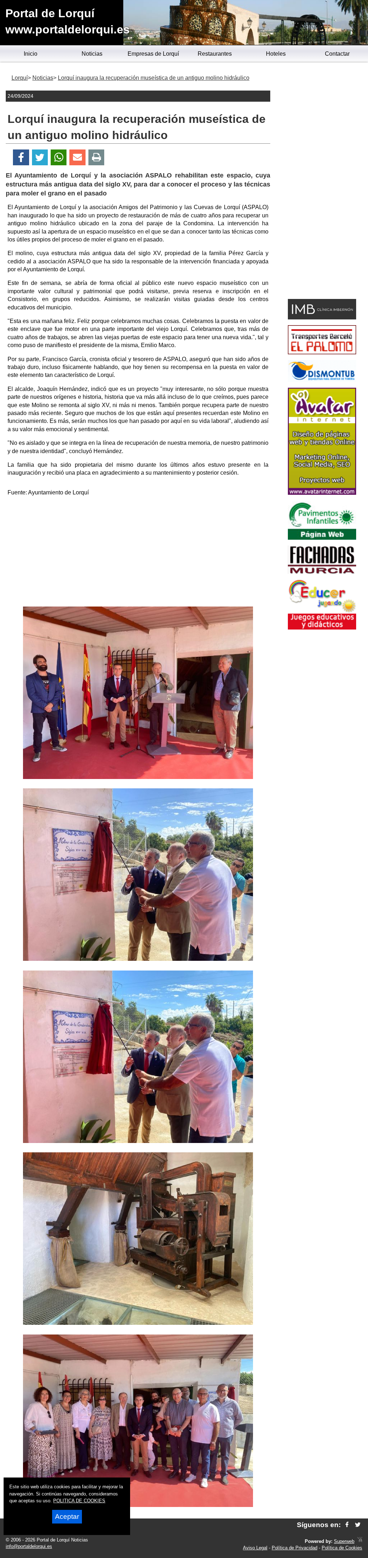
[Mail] (77, 157)
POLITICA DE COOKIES (79, 1500)
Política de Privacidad (294, 1547)
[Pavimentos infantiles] (322, 538)
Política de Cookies (342, 1547)
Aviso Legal (255, 1547)
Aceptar (67, 1516)
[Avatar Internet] (322, 493)
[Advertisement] (138, 552)
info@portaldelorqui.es (29, 1546)
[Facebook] (21, 157)
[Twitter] (40, 157)
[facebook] (346, 1525)
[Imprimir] (96, 157)
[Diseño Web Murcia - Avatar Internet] (359, 1541)
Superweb (344, 1541)
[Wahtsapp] (59, 157)
